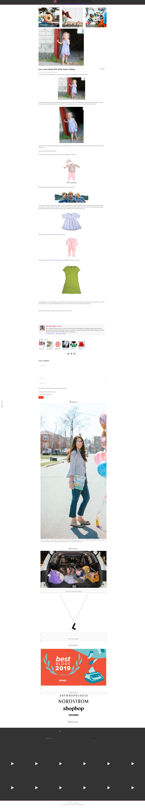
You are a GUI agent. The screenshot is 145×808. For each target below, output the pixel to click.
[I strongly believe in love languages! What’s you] (132, 787)
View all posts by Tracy (51, 333)
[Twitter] (2, 405)
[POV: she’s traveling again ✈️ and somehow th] (12, 763)
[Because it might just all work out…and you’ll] (60, 787)
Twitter (60, 333)
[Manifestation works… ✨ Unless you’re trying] (132, 763)
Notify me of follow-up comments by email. (47, 391)
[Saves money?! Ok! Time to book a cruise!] (36, 763)
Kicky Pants (85, 74)
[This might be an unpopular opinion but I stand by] (12, 787)
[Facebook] (2, 403)
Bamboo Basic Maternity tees (58, 260)
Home (62, 804)
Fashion (67, 804)
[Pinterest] (2, 407)
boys (66, 187)
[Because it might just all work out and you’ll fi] (108, 763)
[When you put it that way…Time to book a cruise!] (60, 763)
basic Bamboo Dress (52, 205)
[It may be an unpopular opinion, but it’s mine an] (84, 787)
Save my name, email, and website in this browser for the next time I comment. (53, 388)
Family (70, 804)
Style (47, 72)
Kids (41, 72)
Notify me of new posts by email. (45, 394)
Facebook (64, 333)
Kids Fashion (44, 72)
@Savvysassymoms (72, 749)
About (76, 804)
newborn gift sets (46, 154)
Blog (57, 333)
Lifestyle (73, 804)
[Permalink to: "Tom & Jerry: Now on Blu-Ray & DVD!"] (73, 569)
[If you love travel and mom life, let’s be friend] (84, 763)
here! (90, 303)
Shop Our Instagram (81, 804)
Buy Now (73, 634)
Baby (40, 72)
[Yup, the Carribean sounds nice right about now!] (36, 787)
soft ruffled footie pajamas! (52, 234)
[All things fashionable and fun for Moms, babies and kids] (72, 2)
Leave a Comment (54, 72)
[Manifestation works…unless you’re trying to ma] (108, 787)
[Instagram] (2, 401)
